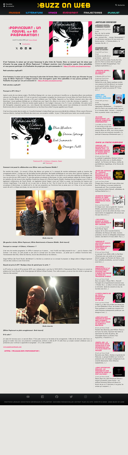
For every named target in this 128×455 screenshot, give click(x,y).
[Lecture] (48, 137)
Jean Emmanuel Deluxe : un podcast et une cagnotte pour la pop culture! (103, 371)
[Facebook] (21, 49)
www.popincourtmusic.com (12, 347)
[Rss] (99, 397)
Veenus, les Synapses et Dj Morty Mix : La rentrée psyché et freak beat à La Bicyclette (102, 149)
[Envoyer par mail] (30, 49)
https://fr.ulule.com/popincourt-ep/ (77, 66)
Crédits (97, 402)
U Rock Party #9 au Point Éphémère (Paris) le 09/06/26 (103, 297)
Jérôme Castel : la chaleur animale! (102, 72)
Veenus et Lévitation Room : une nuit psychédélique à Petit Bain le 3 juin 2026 (103, 245)
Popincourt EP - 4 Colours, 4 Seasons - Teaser (47, 161)
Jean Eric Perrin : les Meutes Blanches (103, 96)
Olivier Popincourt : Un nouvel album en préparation (103, 119)
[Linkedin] (26, 49)
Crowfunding (26, 44)
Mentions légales (12, 402)
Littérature (34, 13)
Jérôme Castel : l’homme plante (102, 26)
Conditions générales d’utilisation (36, 402)
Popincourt (49, 163)
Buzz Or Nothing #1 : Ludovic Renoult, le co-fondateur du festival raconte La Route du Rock (103, 175)
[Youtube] (28, 397)
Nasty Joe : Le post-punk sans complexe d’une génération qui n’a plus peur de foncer (102, 346)
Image (52, 13)
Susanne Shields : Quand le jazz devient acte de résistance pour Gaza (103, 199)
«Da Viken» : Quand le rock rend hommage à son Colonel (103, 222)
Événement (70, 13)
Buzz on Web (64, 5)
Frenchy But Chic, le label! (101, 48)
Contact (77, 402)
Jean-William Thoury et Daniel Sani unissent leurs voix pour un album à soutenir (103, 321)
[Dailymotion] (42, 397)
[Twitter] (17, 49)
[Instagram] (85, 397)
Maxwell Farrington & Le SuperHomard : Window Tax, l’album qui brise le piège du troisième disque (103, 271)
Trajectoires (92, 13)
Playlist (113, 13)
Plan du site (87, 402)
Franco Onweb (32, 40)
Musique (14, 13)
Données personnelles (63, 402)
